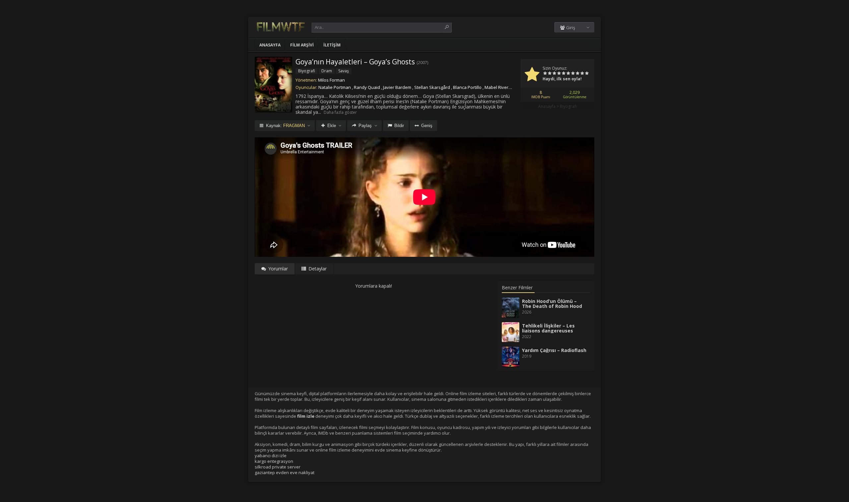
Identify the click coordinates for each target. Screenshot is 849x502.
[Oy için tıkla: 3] (554, 73)
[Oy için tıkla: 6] (568, 73)
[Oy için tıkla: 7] (572, 73)
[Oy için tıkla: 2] (549, 73)
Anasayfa (270, 45)
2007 (422, 62)
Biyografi (568, 106)
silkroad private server (277, 467)
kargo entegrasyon (274, 461)
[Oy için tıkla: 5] (563, 73)
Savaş (343, 71)
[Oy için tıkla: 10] (586, 73)
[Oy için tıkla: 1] (545, 73)
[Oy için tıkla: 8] (577, 73)
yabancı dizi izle (271, 456)
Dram (326, 71)
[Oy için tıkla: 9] (582, 73)
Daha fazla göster (340, 112)
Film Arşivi (302, 45)
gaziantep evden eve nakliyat (284, 472)
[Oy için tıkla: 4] (558, 73)
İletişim (332, 45)
